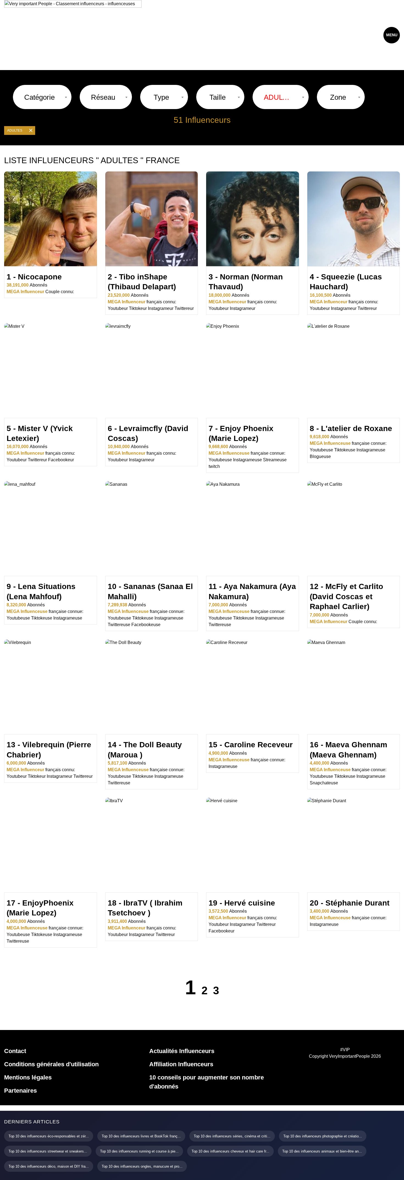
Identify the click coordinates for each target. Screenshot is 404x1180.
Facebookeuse (146, 624)
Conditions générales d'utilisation (51, 1064)
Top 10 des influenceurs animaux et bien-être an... (322, 1151)
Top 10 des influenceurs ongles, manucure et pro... (142, 1166)
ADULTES (14, 130)
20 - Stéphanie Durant (349, 903)
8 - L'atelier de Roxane (351, 428)
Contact (15, 1051)
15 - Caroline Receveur (251, 744)
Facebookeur (61, 459)
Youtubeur (118, 308)
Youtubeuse (220, 459)
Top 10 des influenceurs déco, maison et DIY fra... (49, 1166)
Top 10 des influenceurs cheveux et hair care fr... (230, 1151)
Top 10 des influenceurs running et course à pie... (139, 1151)
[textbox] (39, 97)
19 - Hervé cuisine (242, 903)
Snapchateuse (324, 783)
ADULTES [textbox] (278, 97)
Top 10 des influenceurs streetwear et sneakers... (48, 1151)
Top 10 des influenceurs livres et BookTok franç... (141, 1136)
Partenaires (20, 1090)
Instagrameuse (247, 459)
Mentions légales (28, 1077)
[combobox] (42, 97)
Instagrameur (160, 308)
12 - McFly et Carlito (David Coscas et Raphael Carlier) (346, 596)
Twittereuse (119, 624)
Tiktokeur (138, 308)
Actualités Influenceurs (181, 1051)
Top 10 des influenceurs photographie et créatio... (322, 1136)
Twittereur (184, 308)
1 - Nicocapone (34, 277)
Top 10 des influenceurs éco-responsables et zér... (49, 1136)
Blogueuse (320, 456)
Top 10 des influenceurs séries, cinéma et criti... (232, 1136)
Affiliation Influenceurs (181, 1064)
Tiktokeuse (344, 450)
